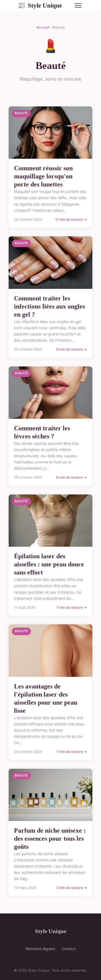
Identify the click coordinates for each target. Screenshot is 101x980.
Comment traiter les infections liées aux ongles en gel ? (49, 306)
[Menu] (78, 5)
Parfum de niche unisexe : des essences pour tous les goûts (50, 838)
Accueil (42, 27)
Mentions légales (40, 948)
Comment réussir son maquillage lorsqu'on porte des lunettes (43, 176)
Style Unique (40, 5)
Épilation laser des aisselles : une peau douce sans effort (49, 564)
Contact (69, 948)
